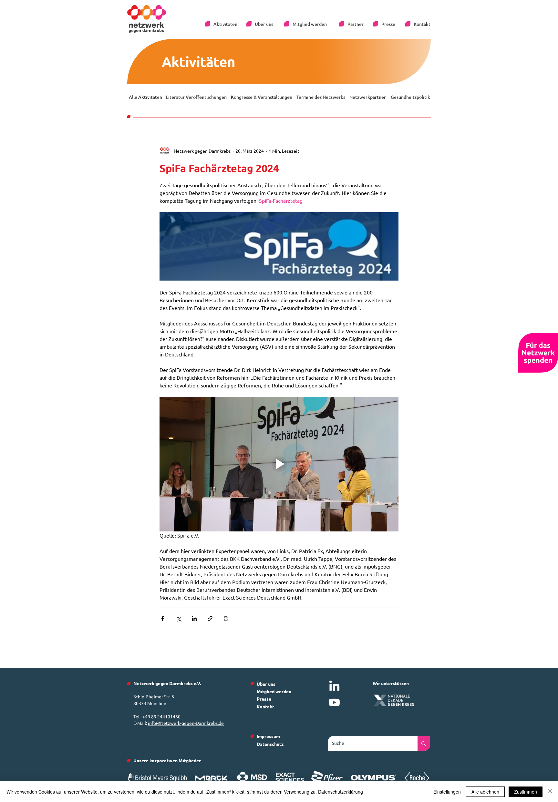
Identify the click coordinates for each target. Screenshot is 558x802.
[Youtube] (334, 702)
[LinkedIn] (334, 686)
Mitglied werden (274, 691)
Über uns (266, 684)
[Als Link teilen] (210, 618)
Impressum (268, 736)
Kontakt (265, 706)
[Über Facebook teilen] (163, 618)
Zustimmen (525, 791)
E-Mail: (140, 723)
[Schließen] (550, 792)
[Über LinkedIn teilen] (194, 618)
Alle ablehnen (485, 791)
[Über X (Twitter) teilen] (178, 618)
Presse (264, 699)
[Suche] (424, 743)
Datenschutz (270, 744)
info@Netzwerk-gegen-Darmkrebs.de (186, 723)
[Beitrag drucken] (226, 618)
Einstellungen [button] (447, 791)
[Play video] (279, 464)
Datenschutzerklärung (340, 791)
